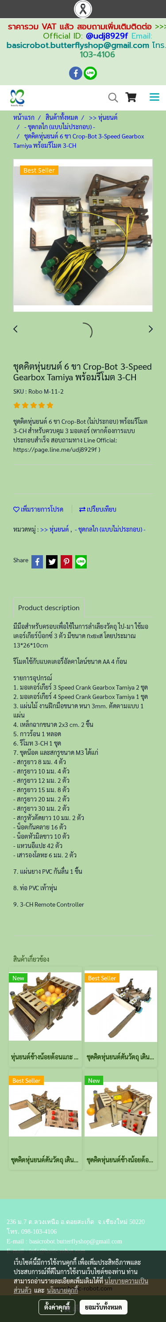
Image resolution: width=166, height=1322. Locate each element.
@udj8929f (107, 36)
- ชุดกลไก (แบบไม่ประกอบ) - (110, 529)
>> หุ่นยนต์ (55, 529)
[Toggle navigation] (154, 97)
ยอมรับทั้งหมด (103, 1307)
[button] (110, 98)
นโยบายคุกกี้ (62, 1290)
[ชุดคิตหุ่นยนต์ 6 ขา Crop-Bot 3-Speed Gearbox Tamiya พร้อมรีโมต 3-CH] (83, 235)
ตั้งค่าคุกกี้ (56, 1307)
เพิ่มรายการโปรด (41, 509)
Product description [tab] (49, 607)
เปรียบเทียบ (100, 509)
